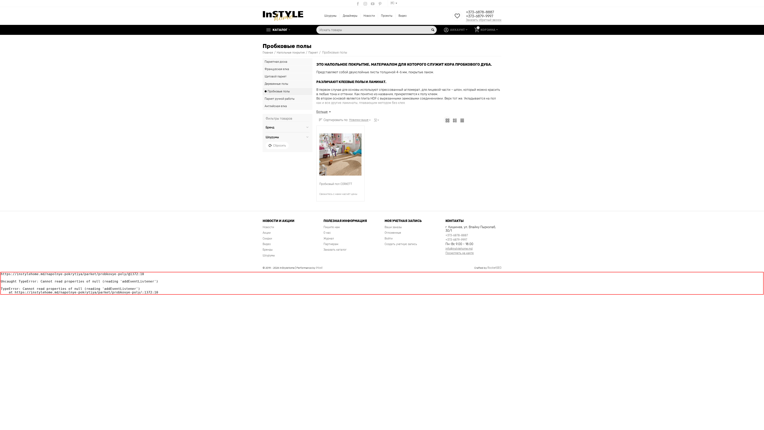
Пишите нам (332, 227)
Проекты (386, 16)
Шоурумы (330, 16)
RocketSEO (494, 268)
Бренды (268, 249)
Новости (369, 16)
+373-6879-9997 (479, 16)
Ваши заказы (393, 227)
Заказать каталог (335, 249)
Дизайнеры (350, 16)
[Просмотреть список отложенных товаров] (457, 18)
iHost (319, 268)
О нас (327, 233)
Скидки (267, 238)
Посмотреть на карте (459, 253)
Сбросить (279, 145)
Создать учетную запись (401, 244)
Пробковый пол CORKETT (335, 184)
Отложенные (393, 233)
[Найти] (433, 30)
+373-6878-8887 (480, 12)
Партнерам (331, 244)
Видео (403, 16)
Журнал (329, 238)
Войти (389, 238)
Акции (267, 233)
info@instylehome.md (459, 248)
